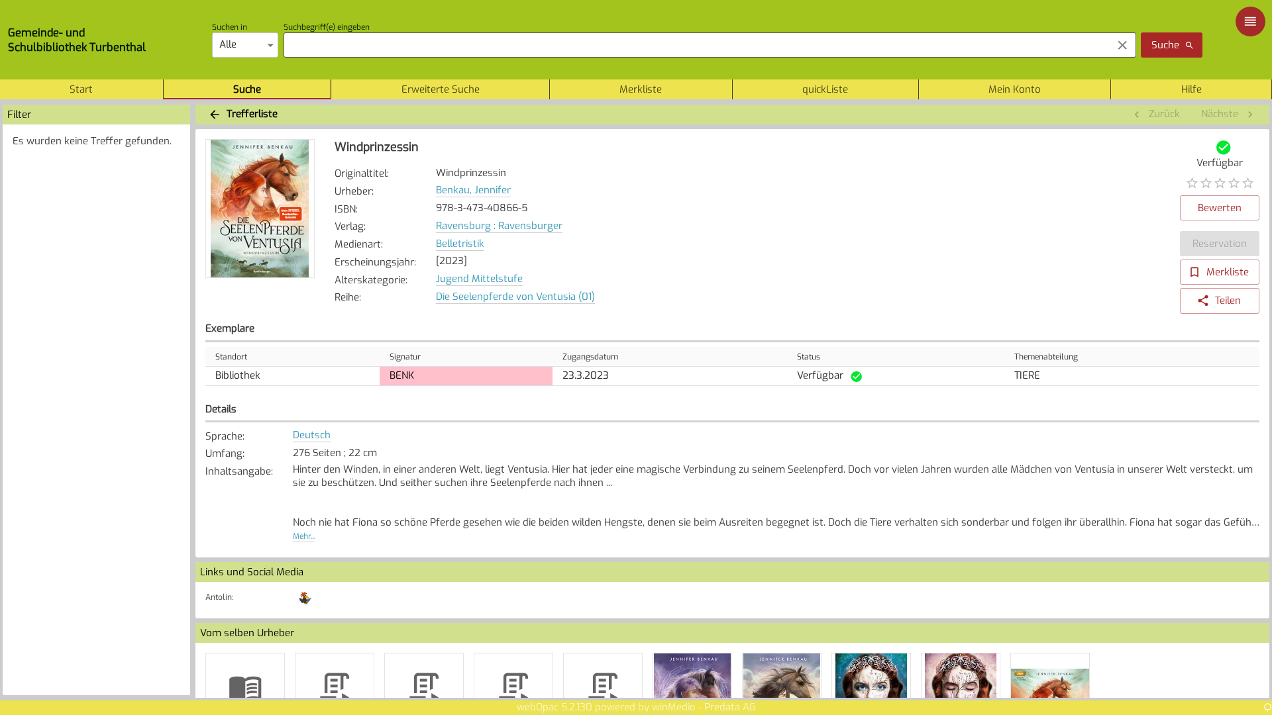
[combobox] (694, 45)
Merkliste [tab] (640, 89)
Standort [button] (231, 357)
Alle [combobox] (228, 44)
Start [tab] (81, 89)
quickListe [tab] (825, 89)
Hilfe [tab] (1191, 89)
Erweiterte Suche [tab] (440, 89)
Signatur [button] (405, 357)
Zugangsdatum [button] (590, 357)
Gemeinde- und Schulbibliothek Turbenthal (77, 39)
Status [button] (808, 357)
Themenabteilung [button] (1046, 357)
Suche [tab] (247, 89)
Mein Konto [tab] (1014, 89)
